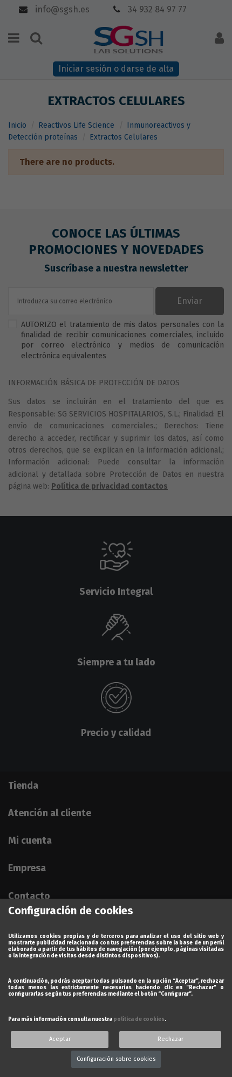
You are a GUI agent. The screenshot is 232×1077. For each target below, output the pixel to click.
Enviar (189, 301)
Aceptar (60, 1039)
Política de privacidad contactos (109, 486)
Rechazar (170, 1039)
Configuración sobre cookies (116, 1058)
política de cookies (139, 1019)
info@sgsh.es (61, 9)
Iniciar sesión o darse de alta (116, 69)
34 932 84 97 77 (156, 9)
